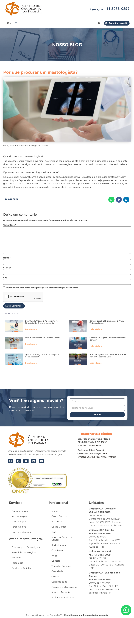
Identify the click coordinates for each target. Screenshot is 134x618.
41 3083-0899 (118, 8)
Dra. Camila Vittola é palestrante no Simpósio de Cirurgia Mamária (41, 322)
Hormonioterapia (21, 532)
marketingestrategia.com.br (93, 615)
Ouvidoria (56, 576)
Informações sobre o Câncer (62, 538)
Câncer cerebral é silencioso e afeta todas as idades (107, 322)
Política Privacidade (62, 597)
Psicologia (17, 563)
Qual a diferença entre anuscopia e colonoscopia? (42, 355)
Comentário (9, 225)
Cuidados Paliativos (22, 568)
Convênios (57, 550)
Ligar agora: (97, 9)
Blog (54, 555)
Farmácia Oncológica (24, 552)
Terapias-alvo (19, 526)
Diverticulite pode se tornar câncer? (42, 337)
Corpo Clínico (59, 526)
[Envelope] (41, 461)
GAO (54, 532)
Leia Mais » (31, 329)
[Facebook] (18, 461)
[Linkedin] (33, 461)
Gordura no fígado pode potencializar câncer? (107, 338)
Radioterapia (19, 521)
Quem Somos (58, 516)
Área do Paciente (60, 592)
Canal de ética (59, 581)
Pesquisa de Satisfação (64, 587)
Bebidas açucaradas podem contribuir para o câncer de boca (108, 355)
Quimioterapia (20, 511)
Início (54, 511)
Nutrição (16, 557)
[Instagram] (10, 461)
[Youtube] (26, 461)
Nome (6, 258)
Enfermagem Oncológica (26, 547)
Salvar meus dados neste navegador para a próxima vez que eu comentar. (41, 288)
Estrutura (56, 521)
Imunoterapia (19, 516)
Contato (55, 560)
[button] (16, 23)
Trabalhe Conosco (61, 566)
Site (5, 278)
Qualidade (57, 571)
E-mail (7, 268)
